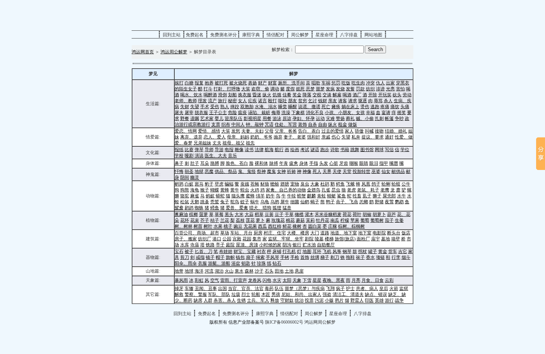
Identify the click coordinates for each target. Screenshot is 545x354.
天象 (297, 280)
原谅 (287, 118)
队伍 (279, 288)
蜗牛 (254, 201)
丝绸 (314, 257)
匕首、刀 (203, 251)
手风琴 (272, 257)
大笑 (245, 88)
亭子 (220, 244)
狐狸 (276, 207)
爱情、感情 (209, 131)
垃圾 (235, 294)
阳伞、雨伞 (186, 263)
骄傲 (359, 131)
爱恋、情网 (186, 131)
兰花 (224, 220)
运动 (320, 118)
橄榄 (299, 214)
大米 (239, 214)
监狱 (403, 288)
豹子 (209, 184)
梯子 (324, 257)
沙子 (259, 271)
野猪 (379, 201)
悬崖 (299, 271)
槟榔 (193, 214)
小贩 (329, 300)
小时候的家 (270, 244)
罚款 (360, 88)
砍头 (397, 94)
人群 (208, 300)
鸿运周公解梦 (174, 51)
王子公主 (218, 112)
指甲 (383, 163)
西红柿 (274, 226)
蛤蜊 (386, 184)
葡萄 (364, 220)
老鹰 (384, 190)
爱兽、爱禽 (237, 207)
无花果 (250, 226)
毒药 (269, 288)
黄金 (382, 251)
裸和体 (261, 163)
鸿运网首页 (143, 51)
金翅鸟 (313, 190)
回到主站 (172, 34)
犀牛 (284, 201)
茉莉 (310, 220)
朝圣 (189, 171)
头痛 (404, 106)
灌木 (309, 214)
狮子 (377, 195)
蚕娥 (244, 184)
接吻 (379, 131)
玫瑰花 (278, 220)
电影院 (379, 233)
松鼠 (184, 201)
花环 (184, 220)
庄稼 (332, 226)
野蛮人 (357, 300)
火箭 (393, 288)
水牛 (401, 195)
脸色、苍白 (237, 163)
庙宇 (375, 238)
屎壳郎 (389, 195)
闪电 (266, 280)
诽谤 (380, 88)
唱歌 (315, 83)
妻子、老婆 (295, 137)
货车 (392, 251)
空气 (214, 280)
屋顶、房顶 (247, 244)
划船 (232, 94)
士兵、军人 (258, 300)
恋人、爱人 (215, 137)
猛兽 (287, 207)
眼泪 (373, 163)
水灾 (276, 280)
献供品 (398, 171)
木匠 (265, 294)
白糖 (189, 83)
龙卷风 (254, 280)
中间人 (238, 124)
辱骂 (378, 100)
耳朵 (204, 163)
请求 (352, 100)
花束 (194, 220)
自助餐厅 (326, 244)
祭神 (261, 171)
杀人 (388, 100)
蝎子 (314, 201)
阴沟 (287, 244)
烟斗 (406, 257)
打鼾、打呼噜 (227, 88)
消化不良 (315, 112)
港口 (216, 238)
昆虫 (335, 190)
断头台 (393, 233)
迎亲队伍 (233, 118)
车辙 (189, 288)
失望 (194, 106)
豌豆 (238, 226)
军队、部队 (219, 294)
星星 (317, 280)
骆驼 (184, 195)
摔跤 (234, 106)
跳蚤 (204, 201)
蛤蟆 (396, 184)
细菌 (294, 201)
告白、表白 (309, 131)
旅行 (222, 100)
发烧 (340, 88)
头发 (323, 163)
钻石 (276, 263)
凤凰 (365, 184)
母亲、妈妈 (238, 137)
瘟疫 (242, 112)
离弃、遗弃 (191, 137)
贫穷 (302, 100)
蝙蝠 (229, 184)
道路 (324, 233)
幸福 (370, 112)
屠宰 (189, 112)
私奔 (355, 137)
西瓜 (262, 226)
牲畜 (357, 195)
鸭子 (330, 201)
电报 (229, 149)
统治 (299, 300)
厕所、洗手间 (291, 83)
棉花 (290, 220)
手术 (204, 106)
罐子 (372, 251)
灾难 (330, 118)
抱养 (209, 83)
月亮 (355, 280)
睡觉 (282, 106)
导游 (219, 149)
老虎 (351, 190)
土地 (289, 271)
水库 (184, 244)
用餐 (266, 118)
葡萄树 (377, 220)
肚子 (194, 163)
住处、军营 (286, 124)
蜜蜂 (250, 195)
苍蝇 (254, 184)
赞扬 (340, 118)
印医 (369, 300)
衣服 (202, 263)
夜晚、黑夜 (334, 280)
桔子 (214, 220)
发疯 (330, 88)
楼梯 (329, 238)
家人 (349, 131)
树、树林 (183, 226)
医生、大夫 (216, 155)
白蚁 (189, 184)
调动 (274, 88)
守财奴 (287, 300)
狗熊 (184, 190)
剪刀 (184, 257)
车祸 (325, 83)
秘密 (232, 100)
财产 (262, 83)
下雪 (307, 280)
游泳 (276, 118)
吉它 (402, 251)
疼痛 (384, 106)
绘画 (294, 149)
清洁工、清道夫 (348, 294)
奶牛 (270, 195)
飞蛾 (350, 184)
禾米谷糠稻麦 (328, 214)
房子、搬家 (186, 238)
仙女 (386, 171)
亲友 (332, 100)
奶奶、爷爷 (261, 137)
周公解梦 (300, 34)
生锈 (241, 300)
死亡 (325, 106)
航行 (279, 149)
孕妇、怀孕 (304, 118)
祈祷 (291, 171)
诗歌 (334, 149)
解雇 (337, 94)
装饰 (302, 124)
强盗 (327, 294)
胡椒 (367, 214)
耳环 (317, 251)
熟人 (224, 106)
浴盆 (235, 263)
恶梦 (310, 88)
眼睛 (363, 163)
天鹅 (194, 201)
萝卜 (260, 220)
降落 (307, 94)
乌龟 (264, 201)
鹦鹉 (399, 201)
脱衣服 (201, 112)
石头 (269, 271)
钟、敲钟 (255, 124)
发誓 (350, 88)
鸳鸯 (179, 207)
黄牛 (234, 190)
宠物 (294, 184)
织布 (225, 124)
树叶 (208, 226)
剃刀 (334, 257)
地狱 (199, 171)
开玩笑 (385, 94)
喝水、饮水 (191, 94)
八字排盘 (349, 34)
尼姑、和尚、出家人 (301, 294)
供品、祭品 (226, 171)
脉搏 (273, 163)
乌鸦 (274, 201)
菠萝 (203, 214)
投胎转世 (361, 171)
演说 (199, 155)
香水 (370, 257)
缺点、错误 (376, 294)
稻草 (259, 214)
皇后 (383, 288)
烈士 (245, 294)
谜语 (314, 149)
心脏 (333, 163)
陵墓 (319, 238)
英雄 (379, 300)
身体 (303, 163)
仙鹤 (304, 201)
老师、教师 (186, 100)
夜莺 (389, 201)
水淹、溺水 (266, 106)
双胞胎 (247, 106)
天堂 (347, 171)
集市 (256, 238)
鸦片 (339, 300)
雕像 (239, 149)
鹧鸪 (189, 207)
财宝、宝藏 (245, 251)
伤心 (335, 137)
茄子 (389, 220)
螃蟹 (301, 195)
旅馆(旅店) (345, 238)
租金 (342, 124)
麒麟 (311, 195)
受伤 (214, 106)
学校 (179, 155)
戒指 (200, 257)
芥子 (204, 220)
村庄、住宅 (275, 233)
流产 (212, 100)
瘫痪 (335, 106)
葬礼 (350, 118)
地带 (179, 271)
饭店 (406, 233)
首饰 (304, 257)
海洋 (199, 271)
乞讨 (312, 100)
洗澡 (285, 112)
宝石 (179, 251)
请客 (342, 100)
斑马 (199, 184)
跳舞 (354, 149)
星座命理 (324, 34)
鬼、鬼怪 (247, 171)
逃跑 (374, 106)
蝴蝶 (214, 190)
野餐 (184, 118)
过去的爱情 (332, 131)
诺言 (262, 100)
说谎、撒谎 (309, 106)
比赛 (189, 149)
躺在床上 (350, 106)
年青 (283, 163)
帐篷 (389, 118)
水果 (218, 226)
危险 (232, 112)
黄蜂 (224, 190)
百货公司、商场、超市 (197, 233)
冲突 (370, 83)
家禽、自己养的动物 (286, 190)
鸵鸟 (234, 201)
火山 (229, 271)
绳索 (260, 257)
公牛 (406, 184)
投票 (309, 300)
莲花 (250, 220)
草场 (224, 233)
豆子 (279, 214)
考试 (304, 149)
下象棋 (298, 112)
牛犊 (291, 195)
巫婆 (375, 171)
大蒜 (249, 214)
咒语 (269, 124)
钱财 (322, 100)
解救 (179, 294)
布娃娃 (225, 251)
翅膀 (284, 184)
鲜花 (287, 226)
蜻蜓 (331, 195)
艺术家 (207, 118)
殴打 (272, 100)
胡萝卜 (379, 214)
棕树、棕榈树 (351, 226)
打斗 (208, 88)
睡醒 (292, 106)
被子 (189, 251)
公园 (226, 238)
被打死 (221, 83)
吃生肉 (358, 83)
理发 (202, 100)
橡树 (297, 226)
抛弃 (278, 137)
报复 (199, 83)
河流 (209, 271)
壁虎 (219, 184)
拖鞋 (350, 257)
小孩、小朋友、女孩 (345, 112)
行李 (396, 257)
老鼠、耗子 (368, 190)
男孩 (275, 294)
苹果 (354, 220)
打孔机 (289, 251)
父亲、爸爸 (286, 131)
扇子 (250, 257)
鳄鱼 (340, 184)
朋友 (292, 100)
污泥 (319, 300)
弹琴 (199, 149)
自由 (322, 124)
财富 (272, 83)
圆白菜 (314, 226)
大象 (314, 184)
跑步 (324, 149)
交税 (317, 94)
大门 (314, 233)
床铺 (276, 251)
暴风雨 (181, 280)
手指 (313, 163)
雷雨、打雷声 (233, 280)
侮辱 (275, 112)
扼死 (300, 88)
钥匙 (245, 263)
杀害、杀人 (225, 300)
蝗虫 (244, 190)
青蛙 (321, 195)
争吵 (399, 118)
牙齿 (343, 163)
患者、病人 (367, 288)
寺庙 (194, 244)
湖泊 (219, 271)
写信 (389, 149)
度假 (290, 88)
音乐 (232, 155)
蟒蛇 (220, 195)
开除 (372, 94)
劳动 (407, 94)
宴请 (386, 112)
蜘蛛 (199, 207)
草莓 (219, 214)
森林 (249, 271)
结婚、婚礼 (396, 131)
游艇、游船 (219, 263)
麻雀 (194, 195)
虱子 (367, 195)
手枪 (294, 257)
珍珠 (261, 263)
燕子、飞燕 (347, 201)
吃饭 (345, 83)
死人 (317, 171)
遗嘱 (194, 118)
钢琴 (347, 251)
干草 (289, 214)
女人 (242, 100)
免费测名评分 (223, 34)
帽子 (220, 257)
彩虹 (199, 280)
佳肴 (287, 94)
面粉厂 (363, 238)
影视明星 (252, 118)
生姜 (399, 220)
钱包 (240, 257)
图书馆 (367, 149)
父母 (269, 131)
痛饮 (394, 106)
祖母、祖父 (233, 143)
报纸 (179, 149)
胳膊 (214, 163)
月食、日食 (372, 280)
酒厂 (357, 94)
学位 (404, 149)
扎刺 (379, 118)
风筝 (337, 251)
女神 (281, 171)
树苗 (198, 226)
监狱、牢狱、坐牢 (286, 238)
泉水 (239, 271)
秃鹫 (214, 201)
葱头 (229, 214)
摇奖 (401, 112)
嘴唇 (393, 163)
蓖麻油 (181, 214)
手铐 (284, 257)
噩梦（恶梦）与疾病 (305, 288)
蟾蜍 (274, 184)
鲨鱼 (341, 195)
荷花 (347, 214)
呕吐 (282, 100)
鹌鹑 (179, 184)
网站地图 (373, 34)
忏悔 (179, 171)
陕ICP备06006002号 (284, 322)
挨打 (179, 83)
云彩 (389, 280)
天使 (337, 171)
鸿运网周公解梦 (320, 322)
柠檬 (344, 220)
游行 (389, 300)
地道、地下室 (343, 233)
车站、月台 (241, 233)
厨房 (258, 233)
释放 (274, 300)
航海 (269, 149)
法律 (259, 149)
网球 (379, 149)
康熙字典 (251, 34)
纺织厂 (204, 238)
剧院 (309, 238)
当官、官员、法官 (246, 288)
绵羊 (260, 195)
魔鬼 (271, 171)
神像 (307, 171)
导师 (209, 149)
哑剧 (189, 155)
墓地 (385, 238)
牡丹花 (322, 220)
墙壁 (395, 238)
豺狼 (264, 184)
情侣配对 (275, 34)
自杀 (312, 124)
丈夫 (216, 143)
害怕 (400, 88)
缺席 (198, 300)
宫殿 (236, 238)
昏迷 (256, 94)
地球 (189, 271)
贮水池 (309, 244)
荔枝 (240, 220)
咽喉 (353, 163)
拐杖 (362, 251)
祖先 (250, 143)
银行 (297, 244)
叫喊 (369, 131)
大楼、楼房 (298, 233)
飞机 (327, 251)
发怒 (235, 131)
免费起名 (195, 34)
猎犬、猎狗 (260, 207)
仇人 (380, 83)
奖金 (297, 94)
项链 (380, 257)
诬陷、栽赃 (259, 112)
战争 (399, 300)
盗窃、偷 (260, 88)
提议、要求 (372, 137)
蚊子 (244, 201)
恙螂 (363, 201)
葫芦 (391, 214)
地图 (307, 251)
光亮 (390, 88)
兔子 (224, 201)
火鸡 (254, 190)
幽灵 (194, 177)
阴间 (184, 177)
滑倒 (222, 94)
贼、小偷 (365, 118)
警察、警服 (196, 294)
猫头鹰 (238, 195)
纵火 (266, 94)
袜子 (360, 257)
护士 (350, 288)
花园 (246, 238)
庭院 (230, 244)
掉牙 (179, 288)
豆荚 (269, 214)
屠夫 (179, 112)
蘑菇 (300, 220)
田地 (279, 271)
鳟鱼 (214, 207)
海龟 (194, 190)
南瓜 (334, 220)
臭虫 (304, 184)
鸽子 (375, 184)
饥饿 (276, 94)
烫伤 (364, 106)
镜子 (210, 257)
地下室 (364, 233)
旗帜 (230, 257)
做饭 (352, 124)
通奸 (389, 137)
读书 (249, 149)
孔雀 (325, 190)
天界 (327, 171)
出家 (390, 83)
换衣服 (244, 94)
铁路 (210, 244)
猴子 (204, 190)
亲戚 (325, 137)
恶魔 (209, 171)
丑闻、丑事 (206, 288)
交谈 (327, 94)
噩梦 (320, 88)
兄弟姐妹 (202, 143)
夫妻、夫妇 (252, 131)
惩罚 (335, 83)
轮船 (255, 294)
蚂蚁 (210, 195)
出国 (222, 288)
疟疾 (252, 100)
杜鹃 (324, 184)
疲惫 (293, 163)
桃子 (228, 226)
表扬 (252, 83)
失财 (184, 106)
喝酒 (347, 94)
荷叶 (357, 214)
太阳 (287, 280)
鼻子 (179, 163)
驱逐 (362, 100)
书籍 (344, 149)
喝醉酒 (210, 94)
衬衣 (261, 251)
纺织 (370, 88)
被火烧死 (238, 83)
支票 (215, 124)
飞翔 (330, 288)
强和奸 (313, 137)
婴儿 (219, 118)
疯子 (340, 288)
